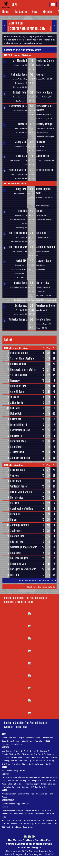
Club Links (16, 826)
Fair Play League (21, 777)
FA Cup (10, 757)
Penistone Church (45, 61)
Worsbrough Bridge (45, 305)
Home (5, 11)
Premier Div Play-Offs (11, 754)
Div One (25, 754)
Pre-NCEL (50, 813)
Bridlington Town (18, 74)
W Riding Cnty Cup (39, 787)
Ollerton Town (20, 283)
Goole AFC (41, 74)
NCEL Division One (15, 183)
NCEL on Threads (9, 823)
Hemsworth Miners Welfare (45, 108)
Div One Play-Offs (38, 754)
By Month (34, 750)
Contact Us (38, 810)
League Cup (37, 780)
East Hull (14, 575)
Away (16, 770)
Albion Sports (42, 156)
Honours (29, 813)
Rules (47, 810)
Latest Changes (8, 803)
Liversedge (22, 124)
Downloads (18, 813)
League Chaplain (24, 810)
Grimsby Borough (44, 124)
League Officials (8, 810)
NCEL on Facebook (46, 820)
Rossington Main (18, 564)
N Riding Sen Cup (9, 760)
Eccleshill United (44, 170)
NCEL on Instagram (27, 820)
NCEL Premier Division (17, 55)
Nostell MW (21, 261)
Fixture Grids (28, 763)
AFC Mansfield (20, 61)
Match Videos (16, 744)
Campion (22, 211)
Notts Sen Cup (25, 760)
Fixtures (12, 737)
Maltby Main (21, 142)
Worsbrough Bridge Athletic (23, 547)
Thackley (40, 142)
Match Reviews (27, 740)
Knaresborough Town (20, 430)
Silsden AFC (21, 156)
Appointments (23, 803)
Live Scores (20, 11)
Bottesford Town (44, 92)
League (21, 737)
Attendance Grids (43, 763)
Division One (47, 737)
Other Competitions (10, 740)
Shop (4, 820)
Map (32, 793)
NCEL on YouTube (43, 823)
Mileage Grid (41, 793)
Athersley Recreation (20, 458)
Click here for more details (41, 587)
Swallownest (21, 305)
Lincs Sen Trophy (48, 757)
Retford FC (41, 233)
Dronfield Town (43, 319)
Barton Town (16, 447)
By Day (16, 750)
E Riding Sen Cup (31, 757)
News (35, 11)
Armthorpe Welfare (45, 247)
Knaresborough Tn (18, 106)
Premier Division (33, 737)
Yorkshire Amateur (18, 170)
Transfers (39, 740)
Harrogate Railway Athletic (23, 569)
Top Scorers (7, 777)
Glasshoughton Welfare (21, 508)
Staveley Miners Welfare (22, 358)
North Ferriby (42, 283)
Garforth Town (20, 92)
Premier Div (45, 750)
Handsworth (16, 436)
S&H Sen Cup (39, 760)
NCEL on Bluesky (26, 823)
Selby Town (15, 481)
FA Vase (18, 757)
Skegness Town (43, 261)
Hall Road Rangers (18, 233)
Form (22, 770)
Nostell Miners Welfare (21, 492)
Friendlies (16, 763)
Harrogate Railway (18, 247)
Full (3, 770)
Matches (48, 11)
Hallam (39, 211)
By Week (24, 750)
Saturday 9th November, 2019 (22, 49)
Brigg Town (21, 189)
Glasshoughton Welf (43, 191)
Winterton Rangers (18, 319)
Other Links (28, 826)
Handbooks (7, 813)
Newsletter (39, 813)
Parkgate (14, 503)
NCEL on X (12, 820)
